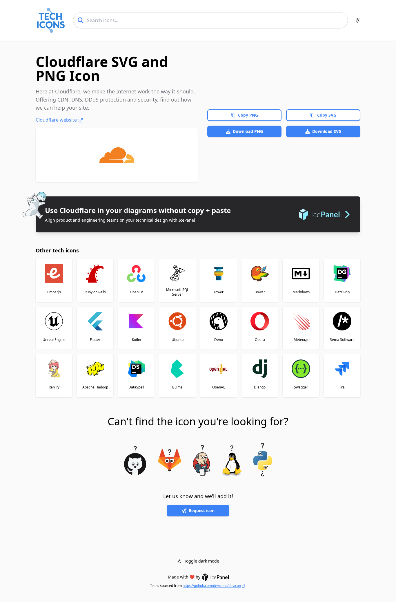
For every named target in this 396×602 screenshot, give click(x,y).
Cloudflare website (56, 120)
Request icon (202, 510)
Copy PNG (248, 115)
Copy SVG (326, 115)
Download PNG (248, 131)
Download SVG (326, 131)
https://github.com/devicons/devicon (212, 585)
